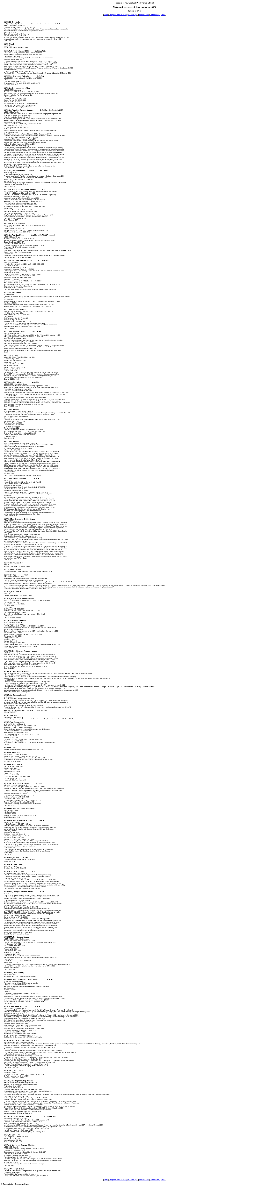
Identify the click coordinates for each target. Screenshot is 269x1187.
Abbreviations (144, 15)
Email (163, 15)
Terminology (155, 15)
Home (106, 15)
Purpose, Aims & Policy (118, 15)
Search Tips (132, 15)
